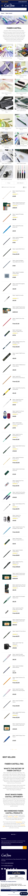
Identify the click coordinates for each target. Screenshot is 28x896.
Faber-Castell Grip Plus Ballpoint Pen (18, 562)
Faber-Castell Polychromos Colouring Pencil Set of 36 (19, 620)
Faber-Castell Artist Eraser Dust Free (19, 469)
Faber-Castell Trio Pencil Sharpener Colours (18, 411)
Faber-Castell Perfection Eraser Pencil (18, 458)
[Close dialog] (25, 871)
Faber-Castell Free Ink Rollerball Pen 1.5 (18, 435)
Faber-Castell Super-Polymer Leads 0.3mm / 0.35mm (18, 539)
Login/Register (22, 1)
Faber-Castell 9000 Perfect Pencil (19, 446)
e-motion (16, 816)
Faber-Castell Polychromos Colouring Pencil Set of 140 (19, 307)
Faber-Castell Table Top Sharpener (18, 643)
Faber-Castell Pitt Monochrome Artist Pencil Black (19, 377)
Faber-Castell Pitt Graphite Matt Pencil (19, 284)
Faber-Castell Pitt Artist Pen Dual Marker (19, 388)
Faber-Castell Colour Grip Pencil (18, 319)
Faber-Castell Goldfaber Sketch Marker (18, 666)
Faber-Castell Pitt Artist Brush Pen (18, 226)
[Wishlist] (22, 5)
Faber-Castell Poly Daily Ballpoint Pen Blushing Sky (19, 689)
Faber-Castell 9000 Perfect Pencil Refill (19, 713)
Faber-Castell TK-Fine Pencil (19, 631)
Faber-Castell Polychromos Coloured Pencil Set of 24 (19, 724)
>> (16, 749)
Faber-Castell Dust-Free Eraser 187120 (18, 481)
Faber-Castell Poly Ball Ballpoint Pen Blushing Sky (19, 655)
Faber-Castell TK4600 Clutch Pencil (18, 550)
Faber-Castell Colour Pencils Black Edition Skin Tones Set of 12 (19, 585)
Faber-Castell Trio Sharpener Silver (17, 516)
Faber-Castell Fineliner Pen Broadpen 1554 (19, 342)
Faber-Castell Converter (18, 295)
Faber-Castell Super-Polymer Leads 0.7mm (18, 330)
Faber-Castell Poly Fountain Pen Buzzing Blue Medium (19, 493)
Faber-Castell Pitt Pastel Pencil (18, 215)
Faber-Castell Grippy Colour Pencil (19, 736)
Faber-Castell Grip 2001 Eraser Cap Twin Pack (18, 608)
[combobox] (14, 9)
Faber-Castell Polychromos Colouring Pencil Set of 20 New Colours (19, 203)
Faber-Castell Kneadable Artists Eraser (18, 272)
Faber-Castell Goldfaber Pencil (18, 701)
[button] (25, 5)
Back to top (13, 834)
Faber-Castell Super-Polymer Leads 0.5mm (18, 423)
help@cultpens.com (8, 865)
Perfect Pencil (19, 822)
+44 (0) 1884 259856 (8, 863)
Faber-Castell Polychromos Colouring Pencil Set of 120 (19, 574)
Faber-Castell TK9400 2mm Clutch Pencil (19, 365)
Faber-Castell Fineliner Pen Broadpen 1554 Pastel (19, 527)
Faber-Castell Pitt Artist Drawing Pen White (18, 400)
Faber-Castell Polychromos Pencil (19, 191)
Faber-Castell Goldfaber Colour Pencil (18, 238)
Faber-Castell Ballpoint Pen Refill (19, 504)
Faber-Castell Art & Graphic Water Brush (19, 597)
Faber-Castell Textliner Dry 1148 (19, 678)
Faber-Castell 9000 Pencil (18, 249)
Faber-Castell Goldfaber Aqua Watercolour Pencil (18, 261)
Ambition (10, 816)
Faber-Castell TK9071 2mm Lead (19, 354)
